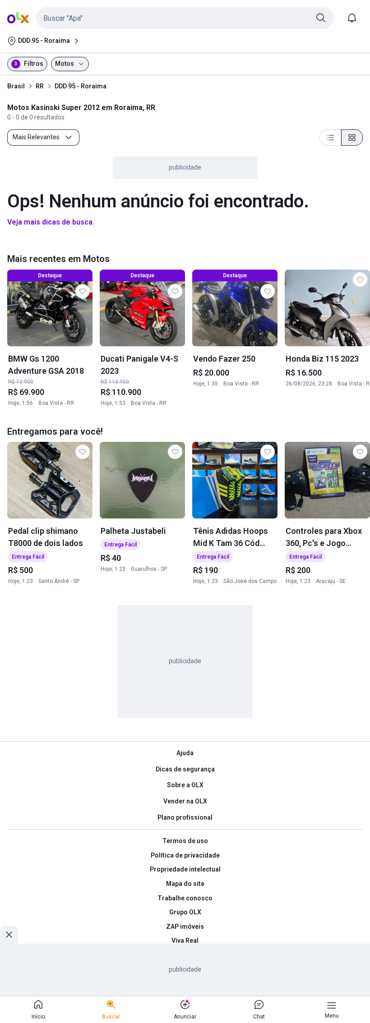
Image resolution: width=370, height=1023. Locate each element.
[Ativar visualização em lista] (330, 137)
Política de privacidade (185, 855)
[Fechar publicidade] (9, 935)
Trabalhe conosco (185, 898)
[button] (185, 18)
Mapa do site (185, 883)
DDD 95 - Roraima (80, 86)
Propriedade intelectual (185, 869)
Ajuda (185, 753)
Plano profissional (185, 817)
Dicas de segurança (185, 769)
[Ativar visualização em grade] (352, 137)
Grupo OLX (185, 912)
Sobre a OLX (185, 785)
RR (40, 86)
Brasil (16, 86)
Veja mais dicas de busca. (50, 222)
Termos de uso (185, 840)
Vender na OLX (185, 801)
